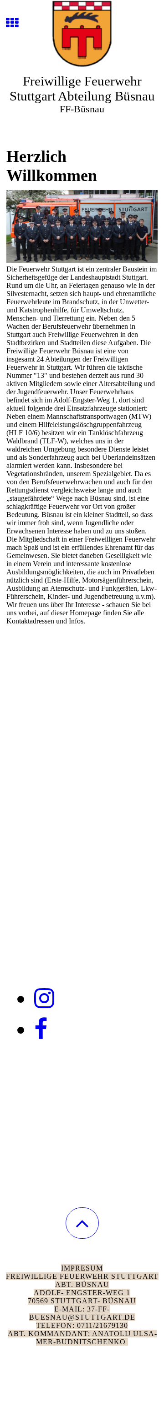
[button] (82, 1223)
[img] (82, 34)
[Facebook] (40, 1029)
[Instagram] (44, 998)
